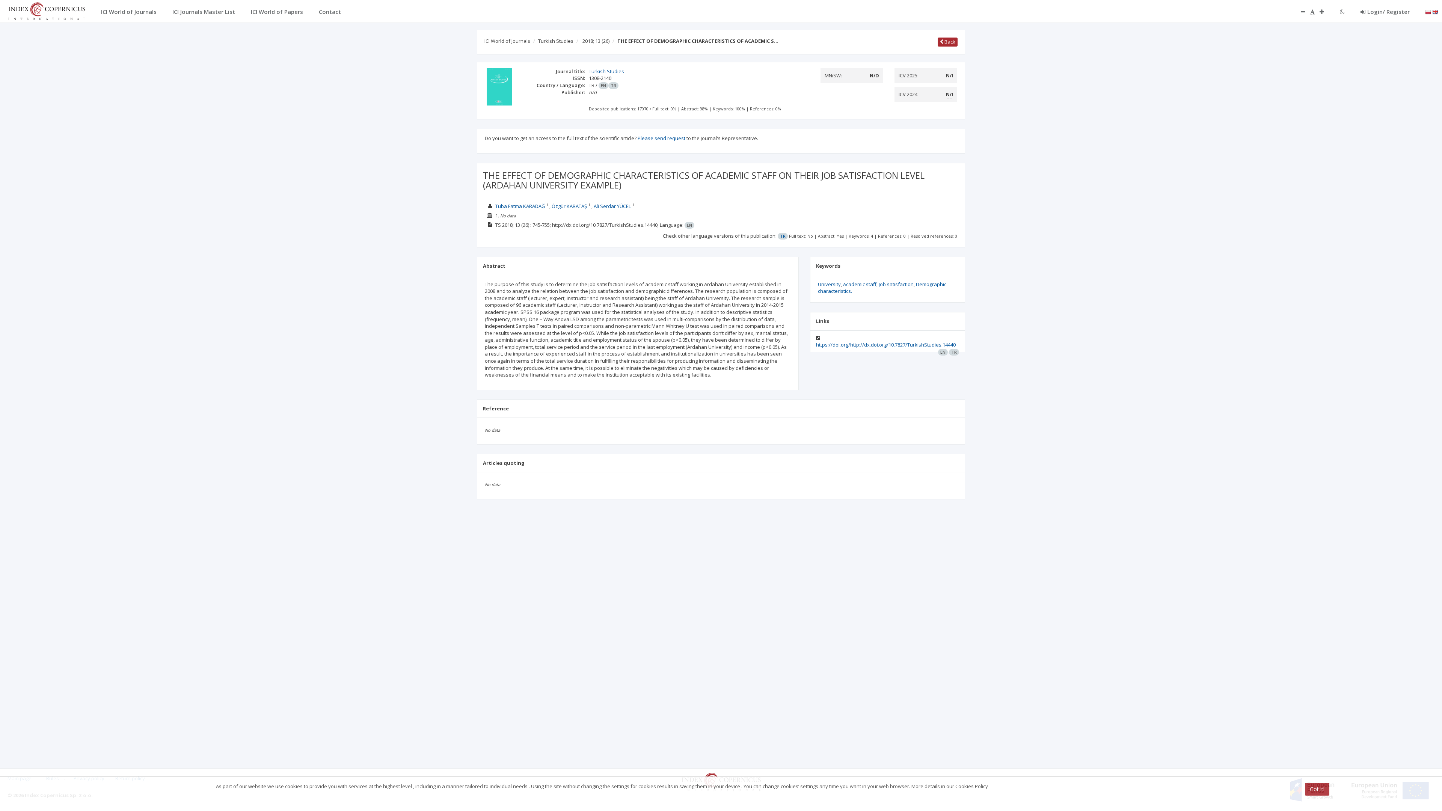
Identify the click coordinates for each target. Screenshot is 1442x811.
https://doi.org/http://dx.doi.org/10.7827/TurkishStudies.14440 (886, 344)
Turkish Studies (555, 41)
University (829, 284)
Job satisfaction (896, 284)
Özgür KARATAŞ (569, 206)
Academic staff (859, 284)
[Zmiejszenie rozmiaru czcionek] (1299, 11)
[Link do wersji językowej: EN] (1435, 11)
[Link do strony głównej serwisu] (46, 10)
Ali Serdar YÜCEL (612, 206)
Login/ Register (1388, 11)
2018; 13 (595, 41)
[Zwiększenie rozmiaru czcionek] (1325, 11)
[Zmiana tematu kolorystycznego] (1342, 11)
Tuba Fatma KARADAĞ (520, 206)
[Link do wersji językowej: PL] (1428, 11)
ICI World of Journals (507, 41)
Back (949, 41)
